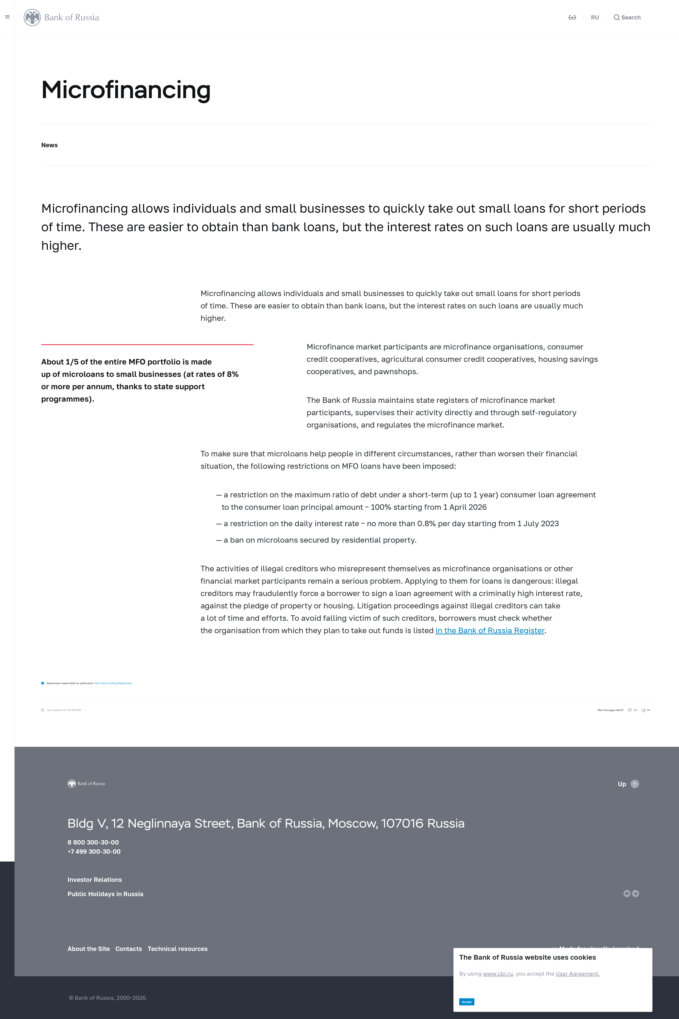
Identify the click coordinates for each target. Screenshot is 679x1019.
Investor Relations (95, 879)
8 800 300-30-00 (93, 842)
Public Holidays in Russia (105, 894)
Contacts (128, 948)
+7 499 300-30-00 (94, 851)
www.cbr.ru (498, 973)
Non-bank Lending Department (113, 683)
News (49, 145)
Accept (467, 1001)
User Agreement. (578, 973)
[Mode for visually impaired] (572, 17)
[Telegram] (635, 893)
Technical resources (178, 948)
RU (595, 17)
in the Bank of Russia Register (490, 630)
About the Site (89, 948)
